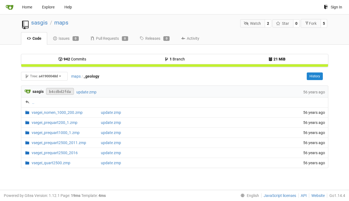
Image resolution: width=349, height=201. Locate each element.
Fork (313, 23)
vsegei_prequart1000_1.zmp (56, 132)
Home (27, 7)
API (304, 195)
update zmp (86, 92)
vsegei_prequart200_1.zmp (54, 122)
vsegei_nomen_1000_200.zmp (57, 112)
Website (318, 195)
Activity (193, 38)
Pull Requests (111, 38)
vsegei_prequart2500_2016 (55, 153)
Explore (48, 7)
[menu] (248, 195)
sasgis (39, 22)
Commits (75, 59)
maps (61, 22)
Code (36, 38)
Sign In (336, 7)
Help (68, 7)
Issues (68, 38)
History (314, 76)
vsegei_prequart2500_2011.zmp (59, 143)
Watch (255, 23)
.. (33, 102)
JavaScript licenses (280, 195)
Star (285, 23)
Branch (177, 59)
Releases (156, 38)
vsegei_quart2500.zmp (51, 163)
